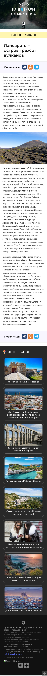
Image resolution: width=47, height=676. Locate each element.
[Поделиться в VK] (24, 70)
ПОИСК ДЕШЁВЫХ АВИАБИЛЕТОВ (23, 34)
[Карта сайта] (23, 623)
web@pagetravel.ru (13, 654)
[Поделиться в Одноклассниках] (30, 70)
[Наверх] (44, 673)
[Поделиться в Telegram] (36, 70)
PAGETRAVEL (24, 9)
